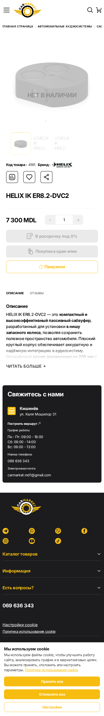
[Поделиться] (46, 177)
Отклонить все (52, 694)
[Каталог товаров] (7, 10)
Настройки (52, 707)
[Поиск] (90, 10)
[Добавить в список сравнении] (12, 177)
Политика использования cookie (29, 631)
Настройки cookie (20, 624)
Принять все (52, 681)
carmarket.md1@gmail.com (29, 475)
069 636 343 (18, 461)
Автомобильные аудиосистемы (65, 26)
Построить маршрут (23, 424)
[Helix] (62, 165)
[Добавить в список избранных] (29, 177)
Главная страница (18, 26)
